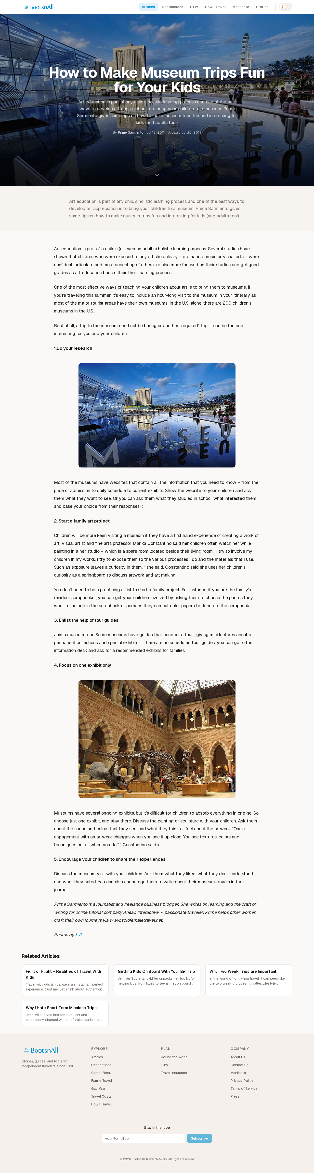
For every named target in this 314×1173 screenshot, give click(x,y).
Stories (262, 7)
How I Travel (215, 7)
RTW (194, 7)
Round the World (174, 1057)
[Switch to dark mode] (285, 7)
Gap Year (98, 1088)
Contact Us (240, 1065)
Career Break (101, 1073)
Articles (148, 7)
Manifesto (241, 7)
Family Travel (101, 1080)
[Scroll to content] (157, 175)
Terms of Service (244, 1088)
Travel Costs (101, 1096)
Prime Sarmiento (131, 132)
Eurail (165, 1065)
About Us (238, 1057)
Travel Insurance (174, 1073)
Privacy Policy (242, 1080)
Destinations (172, 7)
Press (235, 1096)
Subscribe (199, 1138)
